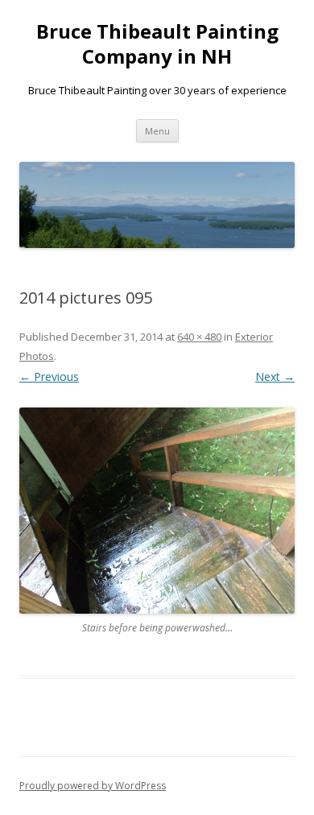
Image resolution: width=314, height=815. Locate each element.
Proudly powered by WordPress (92, 785)
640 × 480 (199, 336)
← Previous (49, 376)
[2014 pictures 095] (157, 511)
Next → (275, 376)
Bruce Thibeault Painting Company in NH (157, 44)
